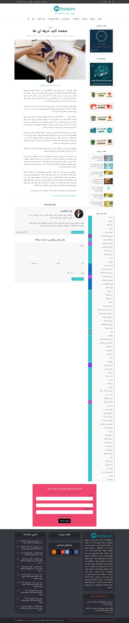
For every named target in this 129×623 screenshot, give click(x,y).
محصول (84, 19)
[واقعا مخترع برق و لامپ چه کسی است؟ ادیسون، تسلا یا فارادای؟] (108, 181)
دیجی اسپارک (27, 620)
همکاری (30, 2)
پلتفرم (100, 19)
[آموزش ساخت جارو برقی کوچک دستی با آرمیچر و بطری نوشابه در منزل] (108, 188)
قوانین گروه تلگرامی (101, 620)
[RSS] (54, 552)
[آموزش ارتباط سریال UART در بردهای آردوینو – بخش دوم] (108, 195)
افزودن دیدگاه (63, 36)
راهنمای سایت (111, 620)
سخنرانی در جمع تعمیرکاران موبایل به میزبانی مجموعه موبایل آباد (100, 603)
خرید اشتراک (41, 19)
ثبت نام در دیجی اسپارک (76, 620)
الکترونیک (76, 19)
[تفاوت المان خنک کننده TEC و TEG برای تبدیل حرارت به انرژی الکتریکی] (108, 166)
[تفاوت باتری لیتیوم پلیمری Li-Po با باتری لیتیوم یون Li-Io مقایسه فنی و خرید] (108, 158)
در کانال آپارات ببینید (98, 596)
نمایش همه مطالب (77, 232)
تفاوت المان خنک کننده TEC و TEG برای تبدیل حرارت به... (96, 166)
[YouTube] (63, 552)
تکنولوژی (50, 27)
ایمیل (58, 263)
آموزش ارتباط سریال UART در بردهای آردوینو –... (97, 196)
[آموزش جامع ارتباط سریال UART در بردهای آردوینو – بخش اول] (108, 173)
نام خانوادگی (88, 509)
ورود (33, 19)
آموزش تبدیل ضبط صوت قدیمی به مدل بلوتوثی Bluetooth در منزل (31, 542)
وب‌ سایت (34, 263)
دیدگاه (82, 245)
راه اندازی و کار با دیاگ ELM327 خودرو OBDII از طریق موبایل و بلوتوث (31, 548)
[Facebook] (76, 552)
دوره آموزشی (66, 19)
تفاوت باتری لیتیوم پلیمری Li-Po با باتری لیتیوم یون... (97, 158)
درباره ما (24, 2)
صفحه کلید (55, 196)
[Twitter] (67, 552)
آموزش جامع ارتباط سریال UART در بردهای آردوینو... (96, 174)
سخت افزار (64, 196)
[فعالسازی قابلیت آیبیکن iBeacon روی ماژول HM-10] (108, 204)
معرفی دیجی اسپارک (89, 620)
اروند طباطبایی (50, 36)
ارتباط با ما (18, 2)
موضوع (92, 19)
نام (82, 263)
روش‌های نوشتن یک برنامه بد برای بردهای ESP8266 (31, 554)
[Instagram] (72, 552)
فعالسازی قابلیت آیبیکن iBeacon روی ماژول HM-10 (96, 204)
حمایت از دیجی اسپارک (40, 2)
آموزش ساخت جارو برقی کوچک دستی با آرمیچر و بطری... (97, 189)
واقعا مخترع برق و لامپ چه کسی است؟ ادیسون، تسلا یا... (97, 181)
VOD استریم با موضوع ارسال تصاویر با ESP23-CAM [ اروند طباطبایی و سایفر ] (99, 609)
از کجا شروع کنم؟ (53, 19)
